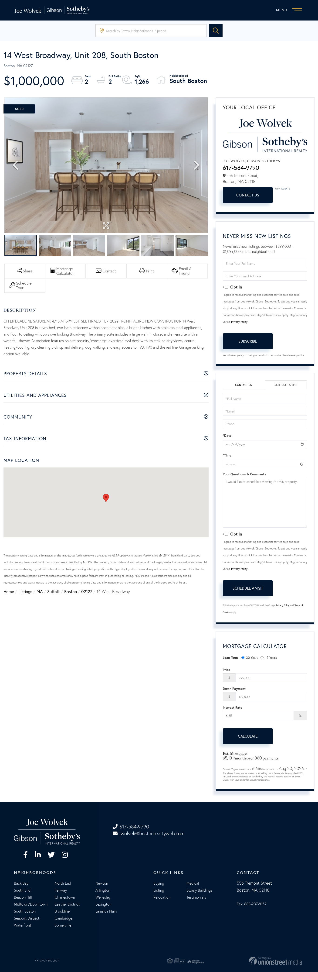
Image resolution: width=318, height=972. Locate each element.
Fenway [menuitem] (61, 890)
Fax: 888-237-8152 (252, 904)
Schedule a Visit (286, 385)
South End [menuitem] (22, 890)
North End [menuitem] (63, 883)
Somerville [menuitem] (63, 925)
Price (226, 670)
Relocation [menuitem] (161, 897)
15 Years (271, 658)
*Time (227, 455)
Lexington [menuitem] (103, 904)
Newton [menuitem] (101, 883)
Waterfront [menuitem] (22, 925)
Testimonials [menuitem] (196, 897)
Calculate (248, 736)
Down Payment (234, 689)
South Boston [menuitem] (25, 911)
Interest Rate (232, 707)
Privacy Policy (239, 321)
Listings (25, 591)
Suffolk (53, 591)
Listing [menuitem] (158, 890)
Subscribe (247, 341)
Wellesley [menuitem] (103, 897)
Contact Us (247, 195)
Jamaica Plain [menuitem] (106, 911)
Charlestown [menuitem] (65, 897)
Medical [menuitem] (192, 883)
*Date (227, 435)
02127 (86, 591)
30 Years (252, 658)
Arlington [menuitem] (102, 890)
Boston (70, 591)
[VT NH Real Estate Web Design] (255, 961)
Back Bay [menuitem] (21, 883)
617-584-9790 (241, 168)
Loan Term (230, 658)
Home (8, 591)
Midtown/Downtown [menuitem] (30, 904)
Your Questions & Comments (244, 474)
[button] (216, 30)
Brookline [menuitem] (62, 911)
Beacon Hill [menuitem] (23, 897)
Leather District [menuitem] (67, 904)
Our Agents (282, 188)
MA (40, 591)
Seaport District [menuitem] (26, 918)
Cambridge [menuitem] (63, 918)
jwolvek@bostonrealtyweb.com (151, 833)
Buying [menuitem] (158, 883)
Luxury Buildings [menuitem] (199, 890)
